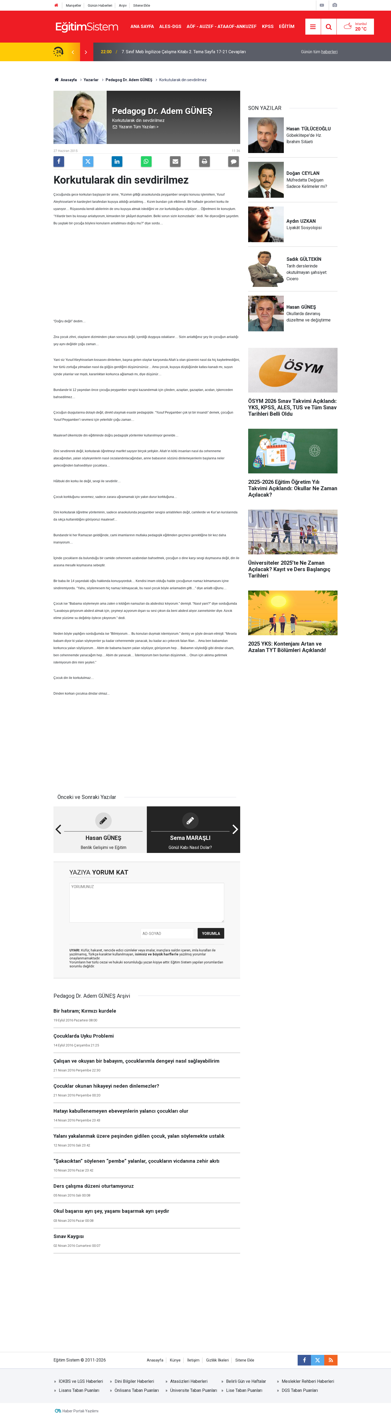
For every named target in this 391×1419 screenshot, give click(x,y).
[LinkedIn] (117, 161)
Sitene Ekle (141, 5)
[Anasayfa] (56, 5)
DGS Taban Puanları (300, 1390)
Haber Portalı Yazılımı (80, 1411)
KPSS (268, 26)
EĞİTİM (286, 26)
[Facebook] (58, 161)
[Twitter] (88, 161)
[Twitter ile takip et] (317, 1360)
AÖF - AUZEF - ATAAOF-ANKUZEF (222, 26)
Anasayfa (68, 80)
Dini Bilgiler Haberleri (134, 1381)
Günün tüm (319, 51)
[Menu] (313, 27)
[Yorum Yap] (233, 161)
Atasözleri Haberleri (188, 1381)
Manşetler (73, 5)
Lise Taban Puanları (244, 1390)
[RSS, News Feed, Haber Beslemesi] (331, 1360)
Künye (175, 1360)
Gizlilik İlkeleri (217, 1360)
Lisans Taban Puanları (79, 1390)
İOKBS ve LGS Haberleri (81, 1381)
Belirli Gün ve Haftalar (246, 1381)
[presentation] (72, 52)
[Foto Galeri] (335, 5)
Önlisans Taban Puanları (137, 1390)
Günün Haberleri (100, 5)
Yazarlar (91, 80)
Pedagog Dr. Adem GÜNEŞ (129, 80)
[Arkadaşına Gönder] (175, 161)
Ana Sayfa (142, 26)
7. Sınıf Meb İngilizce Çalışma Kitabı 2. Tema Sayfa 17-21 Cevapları (184, 51)
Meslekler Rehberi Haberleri (308, 1381)
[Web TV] (322, 5)
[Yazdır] (204, 161)
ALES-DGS (170, 26)
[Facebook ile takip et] (304, 1360)
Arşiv (123, 5)
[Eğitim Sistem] (86, 26)
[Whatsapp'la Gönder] (146, 161)
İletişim (193, 1360)
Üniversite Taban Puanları (193, 1390)
